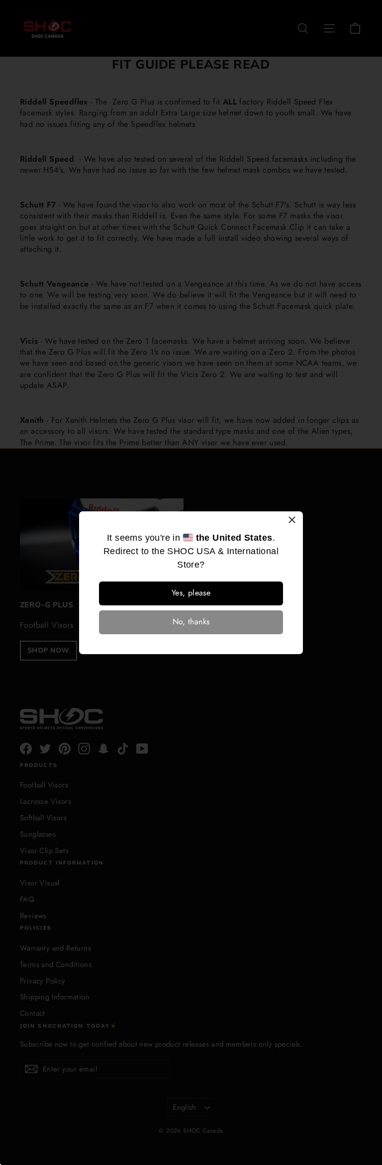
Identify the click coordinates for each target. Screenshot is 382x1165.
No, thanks (191, 621)
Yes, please (191, 592)
